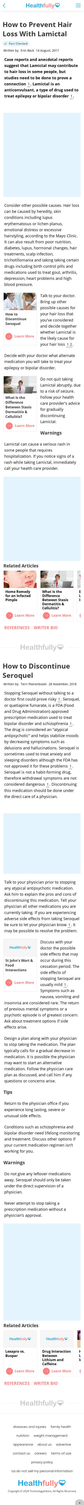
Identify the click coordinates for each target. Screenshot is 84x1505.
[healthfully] (43, 6)
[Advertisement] (42, 155)
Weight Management (51, 1435)
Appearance (23, 1444)
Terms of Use (61, 1453)
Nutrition (22, 1435)
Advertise (63, 1444)
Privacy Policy (42, 1462)
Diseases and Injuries (29, 1427)
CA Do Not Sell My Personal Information (42, 1471)
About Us (44, 1444)
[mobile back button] (5, 5)
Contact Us (21, 1453)
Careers (40, 1453)
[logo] (42, 1483)
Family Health (61, 1427)
